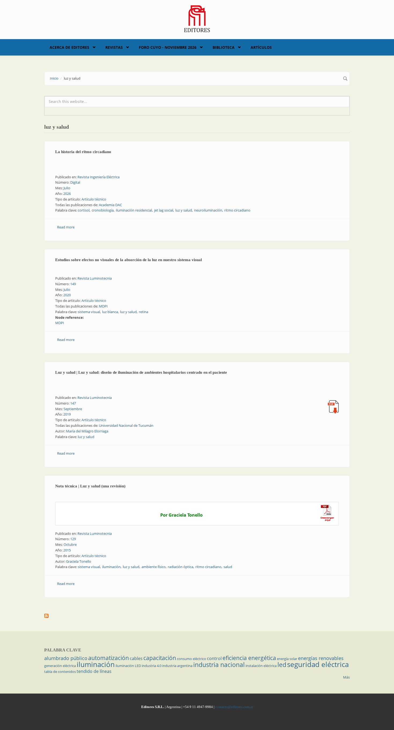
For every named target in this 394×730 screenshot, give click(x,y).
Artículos (261, 47)
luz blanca (110, 311)
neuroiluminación (208, 210)
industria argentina (177, 665)
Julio (67, 188)
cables (136, 658)
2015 (67, 550)
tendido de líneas (94, 671)
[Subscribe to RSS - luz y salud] (197, 616)
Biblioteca (224, 47)
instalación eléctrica (261, 665)
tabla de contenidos (60, 671)
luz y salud (183, 210)
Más (346, 677)
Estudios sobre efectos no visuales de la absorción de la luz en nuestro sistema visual (128, 260)
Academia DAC (110, 204)
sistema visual (89, 311)
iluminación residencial (134, 210)
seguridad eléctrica (318, 664)
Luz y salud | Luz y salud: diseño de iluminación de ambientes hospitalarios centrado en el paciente (141, 372)
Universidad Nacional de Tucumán (126, 425)
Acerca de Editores (69, 47)
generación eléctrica (60, 665)
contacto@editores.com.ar (234, 707)
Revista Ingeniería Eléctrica (98, 177)
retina (143, 311)
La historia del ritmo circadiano (83, 152)
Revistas (114, 47)
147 (73, 403)
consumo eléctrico (191, 658)
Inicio (54, 78)
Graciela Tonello (78, 561)
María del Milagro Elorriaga (87, 431)
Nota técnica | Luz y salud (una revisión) (90, 486)
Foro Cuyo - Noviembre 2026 (167, 47)
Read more (66, 227)
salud (228, 566)
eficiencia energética (249, 658)
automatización (108, 658)
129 (73, 538)
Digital (75, 182)
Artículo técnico (93, 199)
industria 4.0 (151, 665)
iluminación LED (128, 665)
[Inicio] (197, 18)
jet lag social (163, 210)
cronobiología (103, 210)
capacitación (159, 658)
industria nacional (219, 664)
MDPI (103, 306)
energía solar (287, 658)
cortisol (84, 210)
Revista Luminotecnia (94, 278)
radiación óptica (180, 566)
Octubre (70, 544)
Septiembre (73, 408)
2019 (67, 414)
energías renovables (321, 658)
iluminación (111, 566)
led (281, 664)
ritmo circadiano (237, 210)
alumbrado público (65, 658)
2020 (67, 294)
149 (73, 283)
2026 (67, 193)
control (214, 658)
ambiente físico (154, 566)
